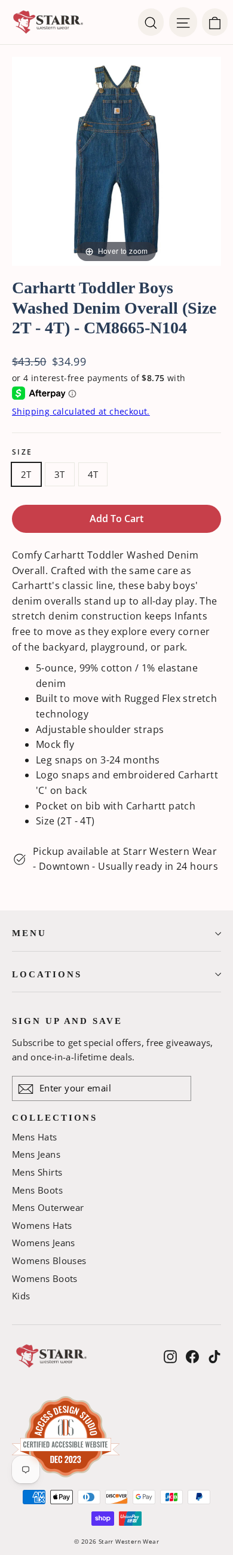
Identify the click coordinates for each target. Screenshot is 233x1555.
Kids (21, 1296)
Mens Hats (34, 1137)
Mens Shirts (37, 1172)
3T (59, 474)
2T (26, 474)
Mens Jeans (36, 1154)
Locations (46, 974)
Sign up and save (67, 1021)
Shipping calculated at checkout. (81, 411)
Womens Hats (42, 1225)
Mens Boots (37, 1190)
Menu (29, 933)
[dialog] (215, 22)
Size (22, 452)
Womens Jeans (43, 1243)
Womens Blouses (49, 1260)
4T (93, 474)
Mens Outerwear (48, 1207)
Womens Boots (45, 1278)
